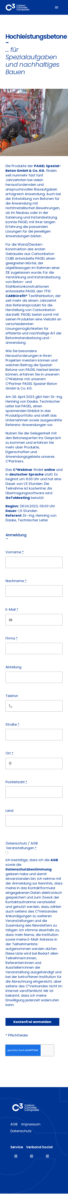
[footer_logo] (25, 1105)
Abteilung (13, 667)
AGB (54, 860)
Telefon (11, 695)
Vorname (14, 552)
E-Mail (11, 609)
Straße (12, 724)
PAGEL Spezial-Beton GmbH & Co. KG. (33, 168)
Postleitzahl (16, 782)
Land (9, 810)
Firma (11, 638)
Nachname (16, 581)
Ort (9, 753)
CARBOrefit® (16, 295)
